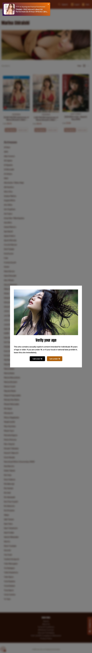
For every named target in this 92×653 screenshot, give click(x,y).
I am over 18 (37, 358)
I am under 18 (54, 358)
